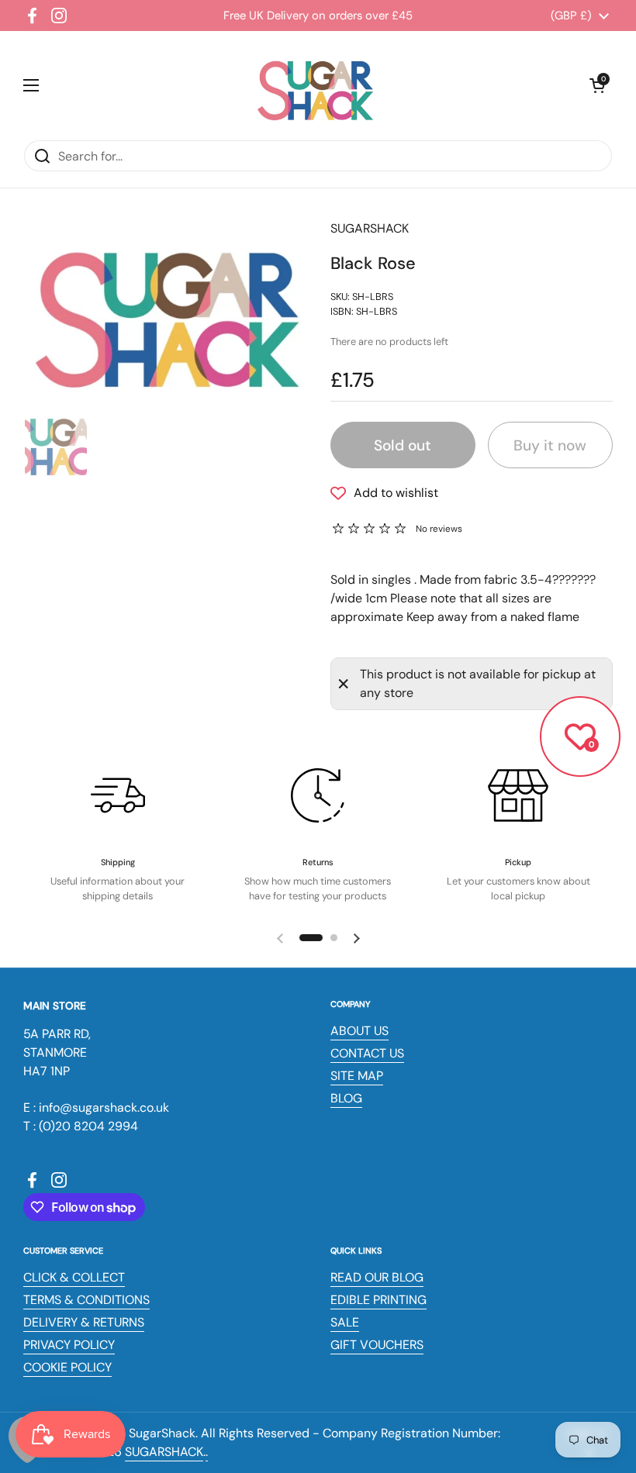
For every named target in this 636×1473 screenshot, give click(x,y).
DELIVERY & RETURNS (83, 1322)
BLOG (346, 1098)
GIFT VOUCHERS (376, 1345)
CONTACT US (367, 1053)
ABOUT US (359, 1031)
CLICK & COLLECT (74, 1277)
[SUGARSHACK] (314, 85)
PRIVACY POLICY (69, 1345)
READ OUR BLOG (376, 1277)
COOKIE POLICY (67, 1367)
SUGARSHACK (164, 1452)
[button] (597, 85)
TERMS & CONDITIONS (86, 1300)
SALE (344, 1322)
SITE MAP (356, 1076)
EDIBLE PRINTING (378, 1300)
